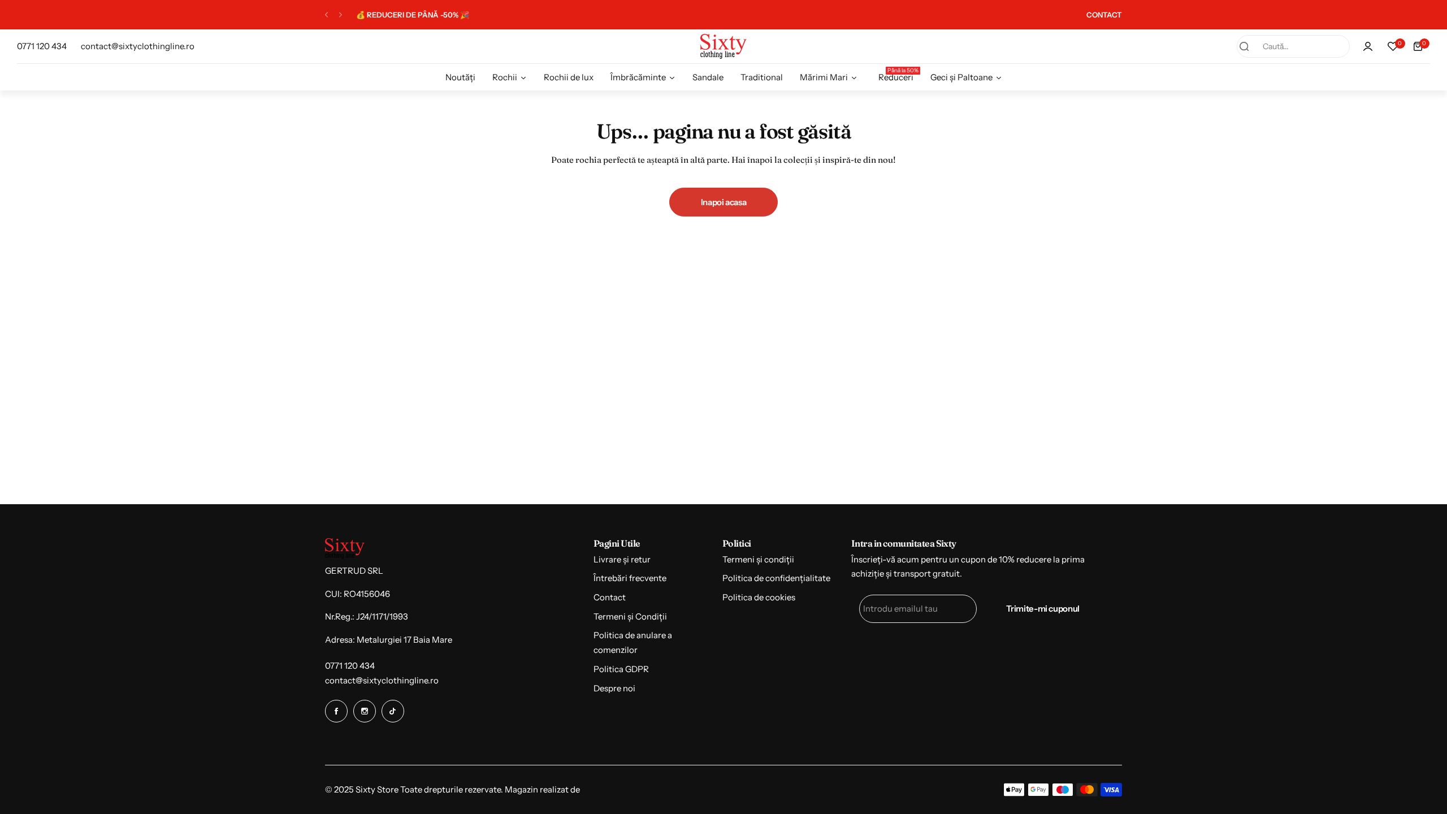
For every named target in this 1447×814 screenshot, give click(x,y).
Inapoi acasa (724, 202)
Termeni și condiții (758, 559)
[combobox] (1293, 46)
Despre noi (614, 688)
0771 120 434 (350, 665)
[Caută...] (1244, 46)
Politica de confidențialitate (776, 578)
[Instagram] (364, 711)
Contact (609, 597)
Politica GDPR (621, 669)
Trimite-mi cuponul (1043, 608)
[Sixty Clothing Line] (723, 46)
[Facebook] (336, 711)
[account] (1367, 46)
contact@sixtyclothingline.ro (382, 680)
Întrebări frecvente (629, 578)
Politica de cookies (758, 597)
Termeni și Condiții (630, 616)
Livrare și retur (622, 559)
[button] (326, 15)
